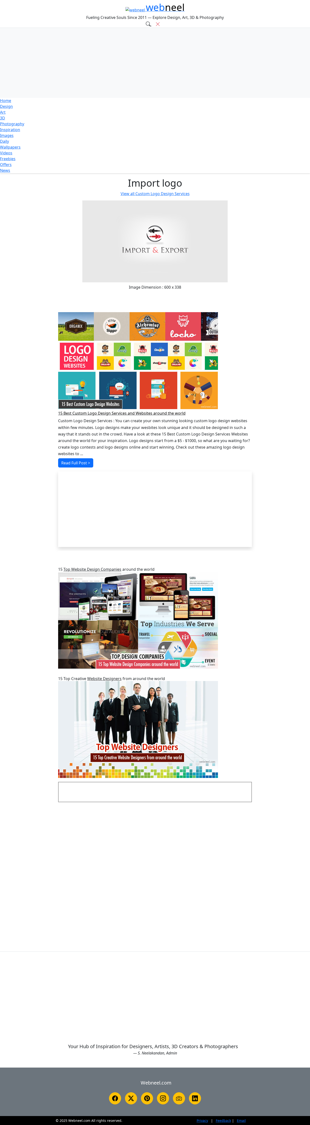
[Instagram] (163, 1098)
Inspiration (10, 129)
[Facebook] (115, 1098)
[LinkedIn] (195, 1098)
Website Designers (104, 678)
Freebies (8, 158)
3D (2, 118)
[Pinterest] (147, 1098)
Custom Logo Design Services (155, 193)
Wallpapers (10, 147)
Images (7, 135)
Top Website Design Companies (92, 569)
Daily (4, 141)
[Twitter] (131, 1098)
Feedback (223, 1120)
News (5, 170)
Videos (6, 153)
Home (5, 100)
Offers (6, 164)
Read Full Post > (75, 463)
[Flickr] (179, 1098)
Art (3, 112)
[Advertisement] (155, 63)
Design (6, 106)
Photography (12, 124)
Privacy (202, 1120)
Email (241, 1120)
